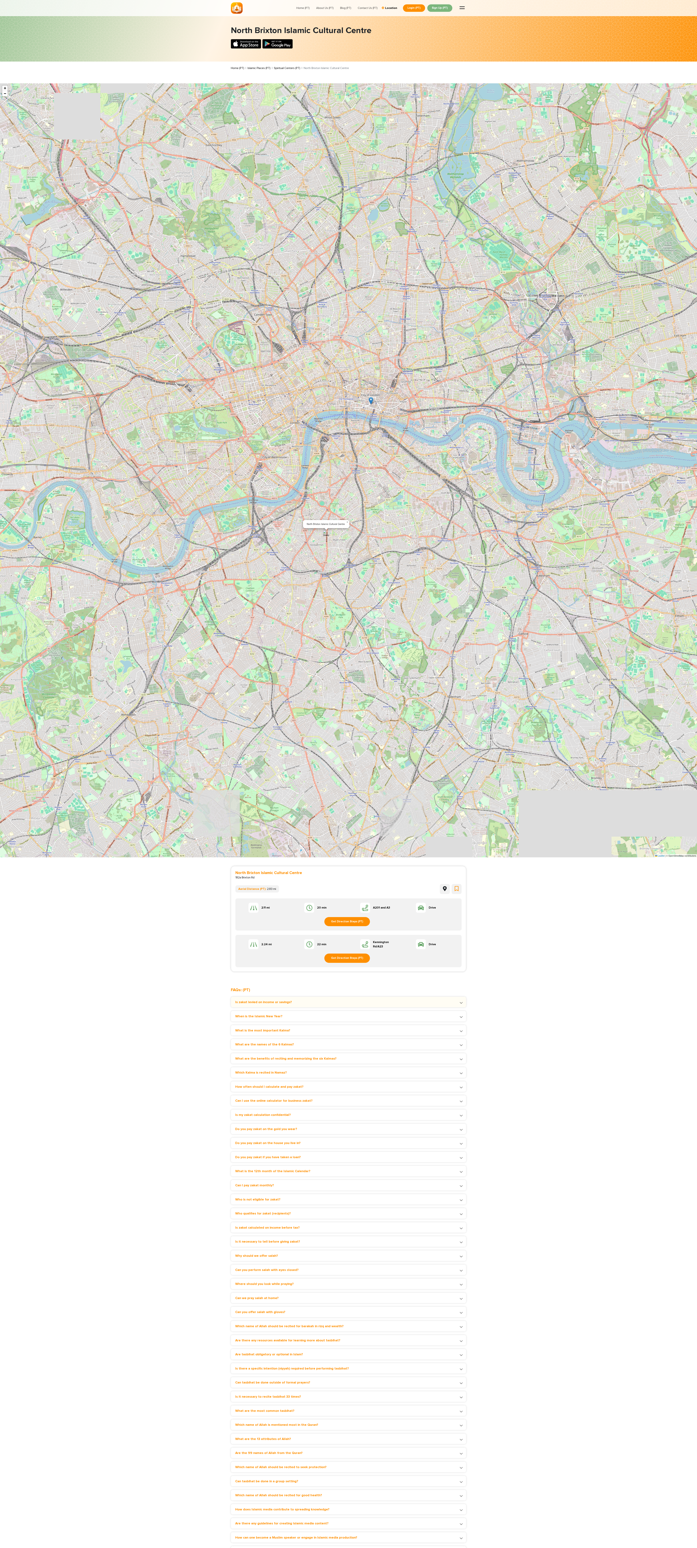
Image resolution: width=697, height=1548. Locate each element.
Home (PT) (303, 8)
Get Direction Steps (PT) (347, 921)
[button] (371, 401)
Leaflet (661, 855)
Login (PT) (414, 8)
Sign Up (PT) (440, 8)
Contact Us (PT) (368, 8)
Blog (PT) (345, 8)
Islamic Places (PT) (259, 68)
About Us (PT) (325, 8)
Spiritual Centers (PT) (287, 68)
